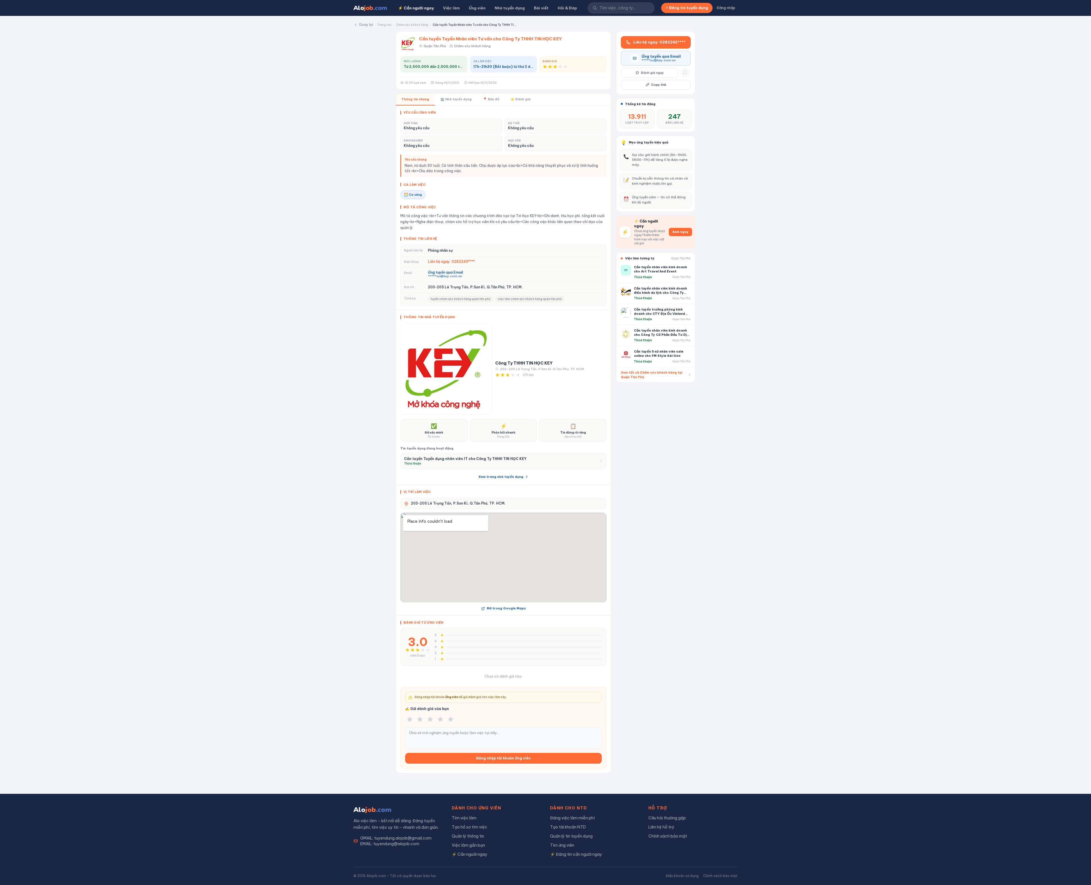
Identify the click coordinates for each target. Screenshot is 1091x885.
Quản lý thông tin (468, 836)
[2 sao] (419, 719)
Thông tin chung (415, 99)
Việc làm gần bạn (468, 845)
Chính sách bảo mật (667, 836)
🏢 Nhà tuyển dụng (456, 99)
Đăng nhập (726, 7)
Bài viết (541, 8)
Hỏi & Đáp (567, 8)
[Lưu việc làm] (685, 72)
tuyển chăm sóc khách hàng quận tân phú (460, 299)
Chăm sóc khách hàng (412, 25)
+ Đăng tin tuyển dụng (687, 7)
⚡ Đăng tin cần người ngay (576, 854)
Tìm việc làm (464, 818)
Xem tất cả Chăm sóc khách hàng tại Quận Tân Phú (651, 374)
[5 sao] (450, 719)
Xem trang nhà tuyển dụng (500, 477)
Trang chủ (384, 25)
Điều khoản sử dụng (682, 876)
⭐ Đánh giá (520, 99)
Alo (370, 8)
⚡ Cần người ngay (416, 8)
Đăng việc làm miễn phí (572, 818)
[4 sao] (440, 719)
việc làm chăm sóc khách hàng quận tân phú (530, 299)
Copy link (658, 85)
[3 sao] (430, 719)
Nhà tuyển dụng (510, 8)
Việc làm (451, 8)
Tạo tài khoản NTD (568, 827)
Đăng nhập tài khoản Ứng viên (503, 758)
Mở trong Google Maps (506, 608)
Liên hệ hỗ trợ (661, 827)
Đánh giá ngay (652, 73)
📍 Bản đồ (491, 99)
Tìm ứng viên (562, 845)
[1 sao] (409, 719)
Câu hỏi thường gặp (667, 818)
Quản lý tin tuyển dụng (571, 836)
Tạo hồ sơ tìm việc (469, 827)
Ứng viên (477, 8)
